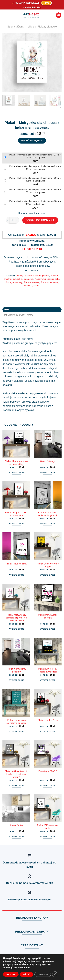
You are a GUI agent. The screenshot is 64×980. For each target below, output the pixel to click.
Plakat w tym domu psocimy (16, 670)
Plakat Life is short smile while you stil (47, 514)
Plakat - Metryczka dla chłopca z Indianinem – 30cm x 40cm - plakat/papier (35, 179)
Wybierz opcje (16, 473)
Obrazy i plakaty (24, 275)
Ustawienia (43, 974)
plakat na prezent (41, 275)
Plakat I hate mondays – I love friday (16, 462)
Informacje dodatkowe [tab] (18, 315)
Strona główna (15, 26)
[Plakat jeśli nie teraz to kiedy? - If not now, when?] (16, 754)
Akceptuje (10, 974)
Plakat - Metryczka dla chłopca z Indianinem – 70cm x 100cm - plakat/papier (35, 202)
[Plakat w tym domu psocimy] (16, 651)
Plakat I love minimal (16, 564)
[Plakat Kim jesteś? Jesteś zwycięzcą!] (48, 651)
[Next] (56, 63)
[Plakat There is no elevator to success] (16, 703)
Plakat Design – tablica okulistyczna (16, 514)
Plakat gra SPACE (47, 771)
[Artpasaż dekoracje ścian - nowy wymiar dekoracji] (31, 15)
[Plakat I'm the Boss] (48, 703)
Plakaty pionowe (47, 26)
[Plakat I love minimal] (16, 546)
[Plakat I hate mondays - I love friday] (16, 444)
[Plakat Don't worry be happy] (48, 546)
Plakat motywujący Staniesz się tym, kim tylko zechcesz (16, 618)
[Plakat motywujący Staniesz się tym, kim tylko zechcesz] (16, 597)
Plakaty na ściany (13, 282)
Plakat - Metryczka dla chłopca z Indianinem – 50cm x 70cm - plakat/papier (35, 191)
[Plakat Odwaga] (48, 444)
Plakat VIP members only (47, 826)
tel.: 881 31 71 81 (32, 249)
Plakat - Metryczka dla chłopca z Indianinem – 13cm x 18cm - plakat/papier (35, 156)
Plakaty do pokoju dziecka (47, 279)
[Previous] (8, 63)
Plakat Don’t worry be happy (48, 565)
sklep (31, 26)
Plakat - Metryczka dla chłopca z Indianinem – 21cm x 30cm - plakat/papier (35, 167)
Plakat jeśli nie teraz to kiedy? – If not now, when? (16, 774)
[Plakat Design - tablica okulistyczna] (16, 495)
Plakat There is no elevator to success (16, 721)
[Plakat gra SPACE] (48, 754)
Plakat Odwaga (47, 461)
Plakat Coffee (16, 825)
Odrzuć (26, 974)
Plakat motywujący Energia (47, 616)
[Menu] (4, 15)
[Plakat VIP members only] (48, 808)
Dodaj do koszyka (40, 220)
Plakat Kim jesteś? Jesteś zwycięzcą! (47, 670)
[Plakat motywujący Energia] (48, 597)
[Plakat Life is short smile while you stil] (48, 495)
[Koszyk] (58, 15)
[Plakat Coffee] (16, 808)
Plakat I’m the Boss (48, 720)
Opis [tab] (7, 309)
